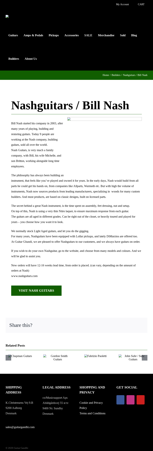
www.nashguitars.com (24, 276)
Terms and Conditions (92, 413)
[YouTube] (141, 399)
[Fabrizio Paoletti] (95, 356)
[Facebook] (120, 399)
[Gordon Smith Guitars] (57, 356)
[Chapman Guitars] (20, 356)
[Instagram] (131, 399)
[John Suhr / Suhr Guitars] (133, 356)
